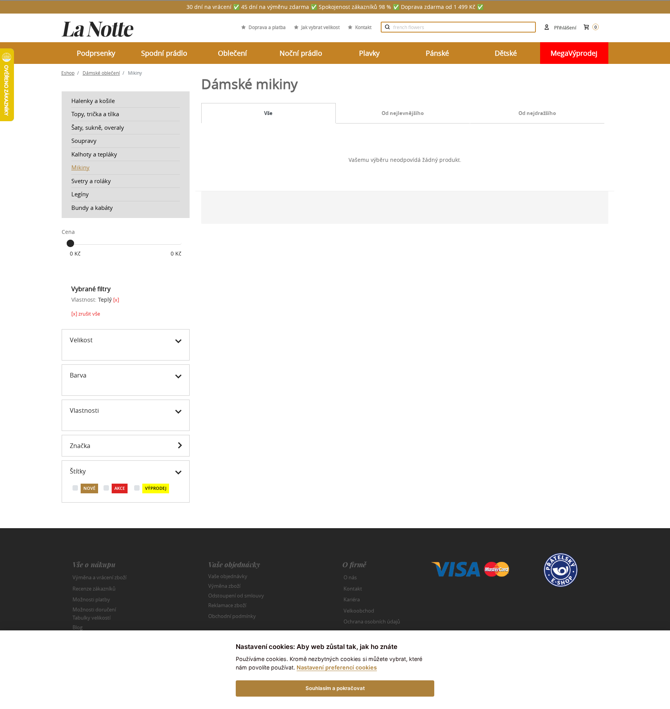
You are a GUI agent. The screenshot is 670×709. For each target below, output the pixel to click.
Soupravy (84, 140)
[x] (116, 299)
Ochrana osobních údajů (372, 621)
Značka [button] (80, 445)
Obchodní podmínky (232, 616)
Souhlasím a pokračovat (335, 688)
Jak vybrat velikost (320, 27)
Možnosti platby (91, 599)
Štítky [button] (78, 471)
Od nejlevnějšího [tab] (403, 113)
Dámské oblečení (101, 73)
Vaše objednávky (227, 576)
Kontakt (363, 27)
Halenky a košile (93, 101)
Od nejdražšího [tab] (537, 113)
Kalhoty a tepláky (94, 154)
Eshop (67, 73)
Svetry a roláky (91, 181)
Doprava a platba (267, 27)
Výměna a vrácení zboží (99, 577)
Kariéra (352, 599)
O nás (350, 577)
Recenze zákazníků (94, 588)
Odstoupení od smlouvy (236, 595)
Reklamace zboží (227, 605)
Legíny (80, 194)
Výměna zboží (224, 585)
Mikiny (80, 167)
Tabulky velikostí (92, 617)
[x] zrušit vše (85, 313)
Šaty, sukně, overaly (97, 127)
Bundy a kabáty (92, 207)
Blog (78, 627)
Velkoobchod (359, 610)
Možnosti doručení (94, 609)
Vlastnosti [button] (84, 410)
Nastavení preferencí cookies (337, 667)
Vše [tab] (268, 113)
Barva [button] (78, 375)
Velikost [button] (81, 340)
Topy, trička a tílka (95, 114)
